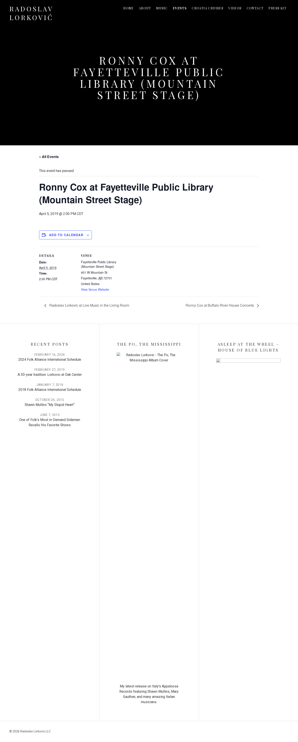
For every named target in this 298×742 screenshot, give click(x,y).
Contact (255, 8)
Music (162, 8)
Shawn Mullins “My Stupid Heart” (50, 405)
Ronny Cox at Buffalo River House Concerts (220, 305)
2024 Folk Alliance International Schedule (49, 359)
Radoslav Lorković (31, 13)
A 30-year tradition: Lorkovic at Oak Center (50, 375)
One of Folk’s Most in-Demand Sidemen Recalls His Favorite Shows (49, 422)
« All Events (49, 156)
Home (128, 8)
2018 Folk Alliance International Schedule (49, 390)
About (145, 8)
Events (180, 8)
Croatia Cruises (207, 8)
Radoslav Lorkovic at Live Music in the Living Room (88, 305)
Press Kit (277, 8)
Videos (234, 8)
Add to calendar (66, 235)
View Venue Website (95, 289)
